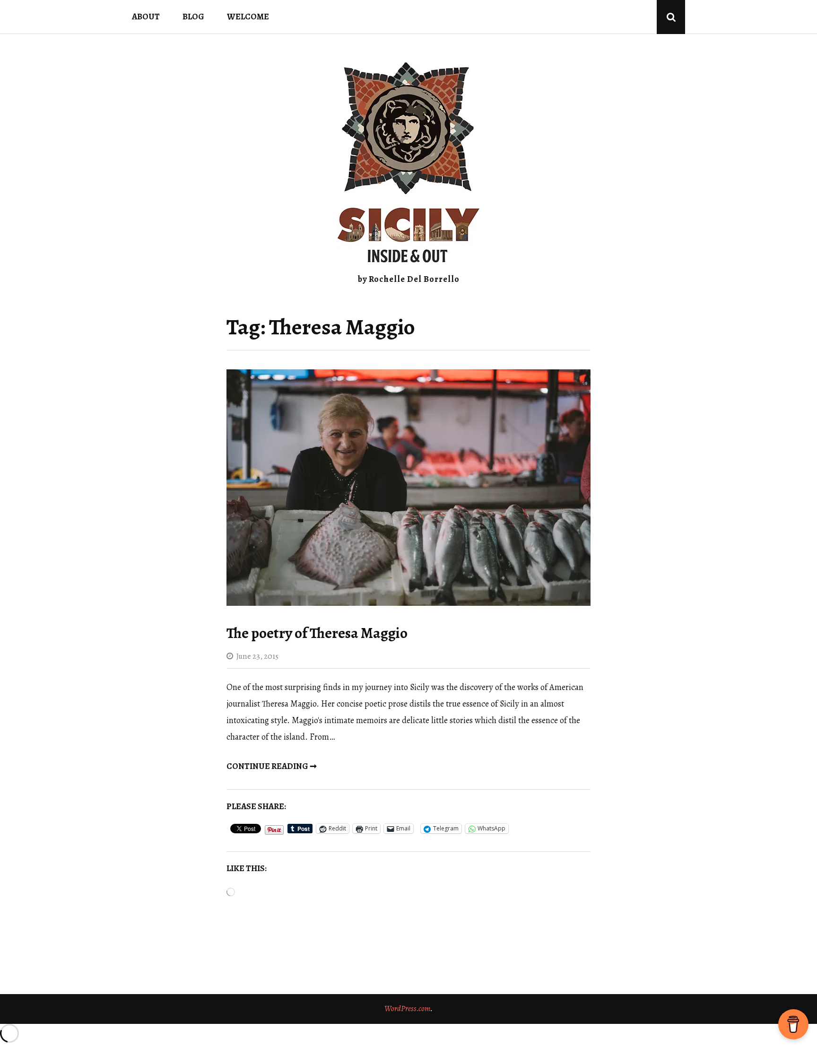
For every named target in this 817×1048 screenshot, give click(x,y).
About (146, 16)
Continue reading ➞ (271, 766)
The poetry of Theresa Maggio (317, 633)
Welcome (248, 16)
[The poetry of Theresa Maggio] (408, 603)
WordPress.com (407, 1008)
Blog (193, 16)
